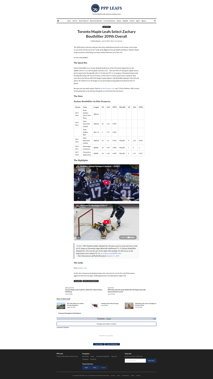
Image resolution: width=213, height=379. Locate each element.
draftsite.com (82, 268)
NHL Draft (106, 27)
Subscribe (151, 360)
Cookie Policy (125, 375)
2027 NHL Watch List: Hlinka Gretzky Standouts (75, 304)
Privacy (113, 375)
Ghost (107, 375)
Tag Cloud (114, 356)
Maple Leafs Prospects (90, 281)
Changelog (85, 359)
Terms (118, 375)
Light (86, 367)
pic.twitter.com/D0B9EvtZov (111, 253)
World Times (74, 356)
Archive (132, 21)
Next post (111, 288)
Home (69, 21)
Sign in (138, 21)
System (103, 367)
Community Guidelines (102, 356)
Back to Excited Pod (96, 21)
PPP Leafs (111, 8)
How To (75, 21)
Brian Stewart (96, 41)
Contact (138, 375)
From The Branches (109, 21)
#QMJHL (79, 246)
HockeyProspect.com (107, 88)
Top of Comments (112, 344)
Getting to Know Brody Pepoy (110, 303)
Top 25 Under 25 (83, 21)
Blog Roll (125, 21)
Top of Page (98, 344)
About (92, 356)
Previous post (69, 288)
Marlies (119, 21)
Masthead (93, 359)
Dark (94, 367)
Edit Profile (85, 356)
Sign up (144, 21)
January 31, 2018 (113, 256)
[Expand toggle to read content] (154, 313)
